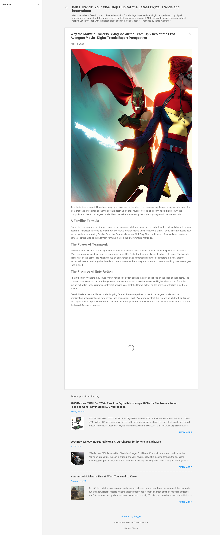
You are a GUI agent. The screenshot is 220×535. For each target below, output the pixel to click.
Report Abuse (131, 528)
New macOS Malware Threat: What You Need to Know (104, 476)
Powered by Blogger (131, 516)
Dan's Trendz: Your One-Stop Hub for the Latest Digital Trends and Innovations (126, 9)
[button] (190, 34)
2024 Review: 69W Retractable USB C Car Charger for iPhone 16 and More (116, 441)
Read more (185, 432)
